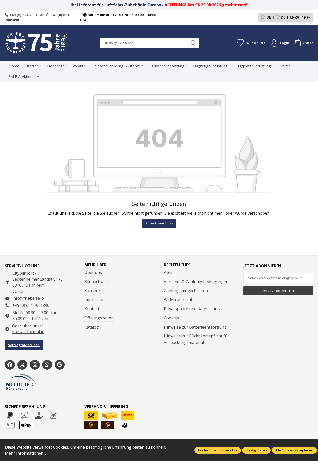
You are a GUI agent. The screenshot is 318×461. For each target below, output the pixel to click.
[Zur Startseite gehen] (36, 43)
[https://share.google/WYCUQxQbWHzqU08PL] (60, 365)
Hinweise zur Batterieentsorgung (195, 327)
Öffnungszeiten (99, 318)
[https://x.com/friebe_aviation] (22, 365)
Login (284, 43)
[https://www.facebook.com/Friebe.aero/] (10, 365)
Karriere (92, 290)
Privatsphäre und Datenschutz (192, 308)
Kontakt (91, 308)
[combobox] (144, 43)
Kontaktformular (28, 331)
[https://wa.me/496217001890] (47, 365)
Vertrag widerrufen (24, 345)
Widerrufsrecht (178, 299)
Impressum (95, 299)
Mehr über (95, 265)
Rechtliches (177, 265)
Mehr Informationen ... (26, 453)
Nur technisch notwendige (217, 450)
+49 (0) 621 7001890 (25, 14)
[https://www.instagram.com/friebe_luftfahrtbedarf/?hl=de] (35, 365)
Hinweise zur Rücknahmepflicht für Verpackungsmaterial (196, 339)
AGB (168, 272)
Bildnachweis (96, 281)
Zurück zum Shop (159, 223)
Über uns (93, 272)
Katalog (91, 327)
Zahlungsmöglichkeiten (186, 290)
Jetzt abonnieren (278, 290)
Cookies (171, 318)
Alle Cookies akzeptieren (294, 450)
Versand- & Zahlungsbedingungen (196, 281)
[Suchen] (193, 43)
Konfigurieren (256, 450)
